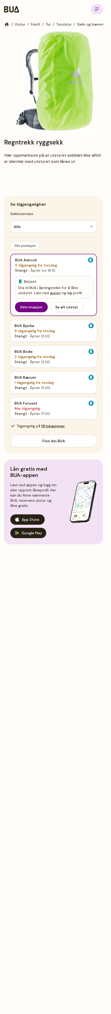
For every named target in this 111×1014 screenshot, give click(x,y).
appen (55, 293)
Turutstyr (64, 24)
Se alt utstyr (66, 307)
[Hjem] (6, 24)
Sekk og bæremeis (93, 24)
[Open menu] (97, 9)
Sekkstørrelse (21, 213)
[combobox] (53, 226)
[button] (25, 245)
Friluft (35, 24)
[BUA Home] (11, 9)
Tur (48, 24)
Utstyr (20, 24)
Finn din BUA (53, 441)
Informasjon (31, 307)
